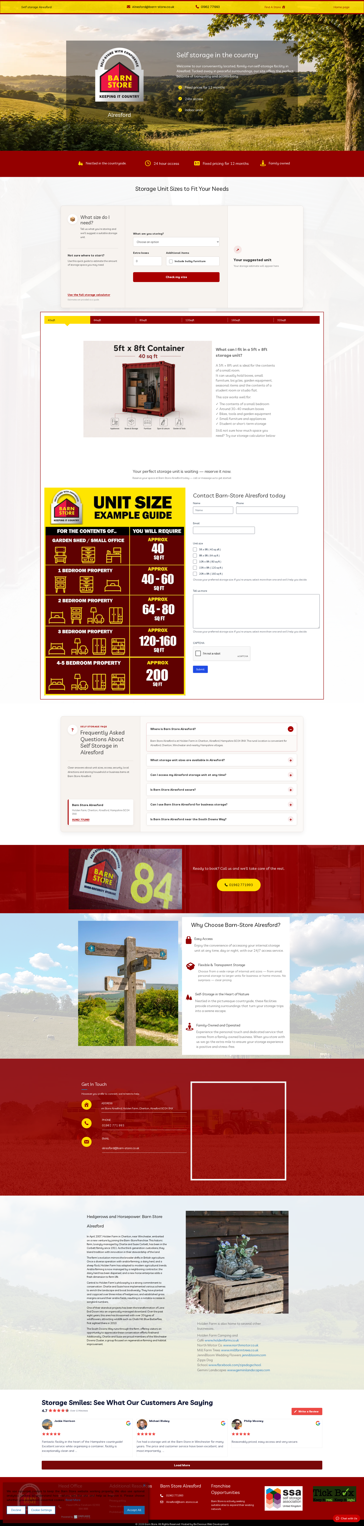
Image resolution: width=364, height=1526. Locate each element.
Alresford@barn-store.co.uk (182, 1502)
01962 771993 (210, 7)
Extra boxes (141, 253)
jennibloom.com (254, 1355)
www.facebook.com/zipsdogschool (234, 1365)
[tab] (67, 320)
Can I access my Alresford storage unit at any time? (188, 775)
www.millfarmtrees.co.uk (239, 1350)
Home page (341, 7)
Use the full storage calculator (89, 294)
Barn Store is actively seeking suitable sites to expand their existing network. (232, 1505)
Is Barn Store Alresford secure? (173, 789)
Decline (16, 1510)
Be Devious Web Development (211, 1524)
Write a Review (308, 1411)
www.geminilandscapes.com (248, 1370)
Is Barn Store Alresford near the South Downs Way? (188, 819)
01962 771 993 (113, 1125)
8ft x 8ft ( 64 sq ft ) (209, 555)
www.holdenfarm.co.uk (222, 1340)
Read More (73, 1500)
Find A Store (273, 7)
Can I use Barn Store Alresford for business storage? (189, 804)
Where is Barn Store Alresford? (173, 729)
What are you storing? (148, 233)
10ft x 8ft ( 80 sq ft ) (210, 561)
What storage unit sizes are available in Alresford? (187, 760)
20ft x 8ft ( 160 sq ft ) (211, 573)
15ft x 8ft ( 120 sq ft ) (211, 567)
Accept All (134, 1510)
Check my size (176, 277)
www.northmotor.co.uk (240, 1345)
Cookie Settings (41, 1510)
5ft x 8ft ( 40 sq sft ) (210, 549)
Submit (200, 669)
